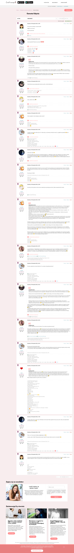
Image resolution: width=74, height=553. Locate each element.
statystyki (46, 2)
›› (71, 477)
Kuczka (21, 253)
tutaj (51, 493)
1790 (65, 18)
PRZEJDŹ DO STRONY (37, 550)
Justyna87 (22, 103)
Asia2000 (21, 30)
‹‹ (56, 18)
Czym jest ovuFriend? (52, 6)
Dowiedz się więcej (39, 547)
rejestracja (59, 6)
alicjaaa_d (22, 46)
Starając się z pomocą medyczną (26, 10)
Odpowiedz (68, 10)
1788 (62, 18)
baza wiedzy (55, 2)
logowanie (66, 6)
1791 (67, 18)
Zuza (22, 461)
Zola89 (21, 136)
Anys (22, 372)
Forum (17, 10)
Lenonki (21, 120)
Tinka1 (21, 191)
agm (21, 157)
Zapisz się (56, 497)
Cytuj (65, 23)
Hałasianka (21, 63)
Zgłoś (71, 23)
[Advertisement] (10, 24)
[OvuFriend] (11, 3)
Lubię (68, 23)
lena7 (21, 88)
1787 (60, 18)
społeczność (64, 2)
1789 (63, 18)
